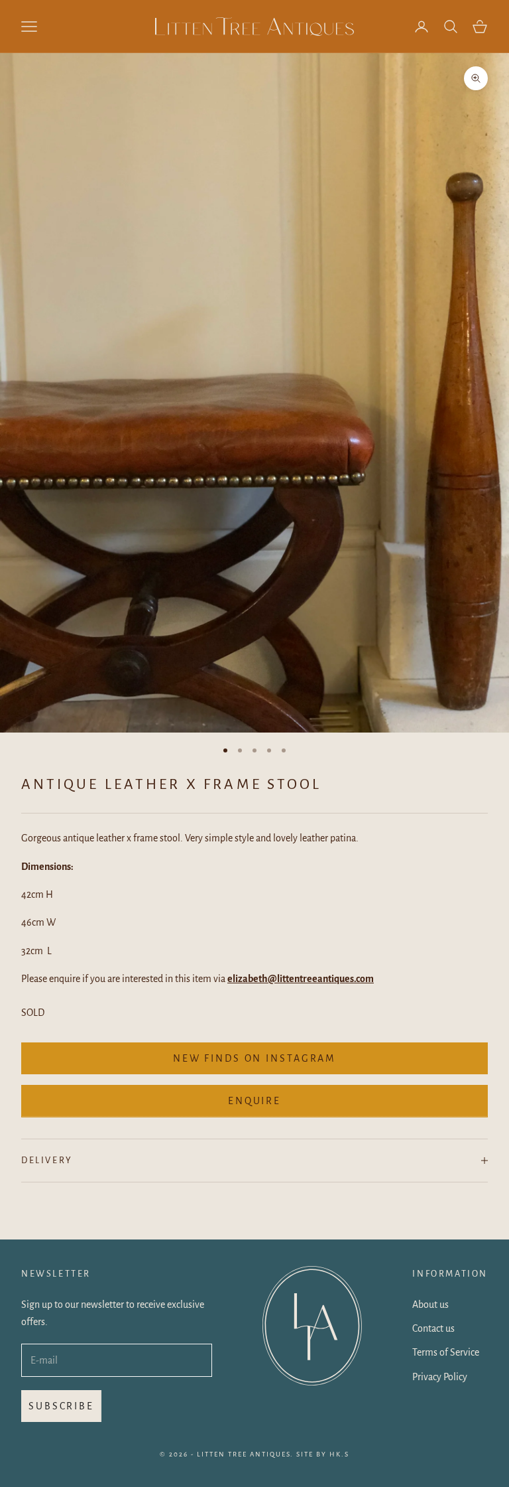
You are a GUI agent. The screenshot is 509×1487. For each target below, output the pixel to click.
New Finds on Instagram (254, 1058)
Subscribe (61, 1406)
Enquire (254, 1101)
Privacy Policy (439, 1377)
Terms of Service (445, 1352)
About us (430, 1304)
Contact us (433, 1328)
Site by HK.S (322, 1454)
